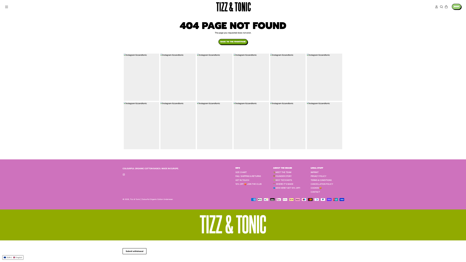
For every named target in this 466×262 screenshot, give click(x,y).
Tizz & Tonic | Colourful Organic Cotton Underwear (151, 199)
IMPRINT (315, 172)
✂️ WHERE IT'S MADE (283, 184)
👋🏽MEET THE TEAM (282, 172)
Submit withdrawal (134, 251)
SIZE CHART (241, 172)
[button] (441, 6)
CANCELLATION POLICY (322, 184)
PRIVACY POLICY (318, 176)
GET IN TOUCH (242, 180)
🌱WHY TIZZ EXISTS (282, 180)
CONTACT (315, 192)
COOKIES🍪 (316, 188)
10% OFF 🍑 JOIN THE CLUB (248, 184)
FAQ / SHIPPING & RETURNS (248, 176)
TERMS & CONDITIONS (321, 180)
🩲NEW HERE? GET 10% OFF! (286, 188)
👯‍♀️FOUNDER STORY (282, 176)
